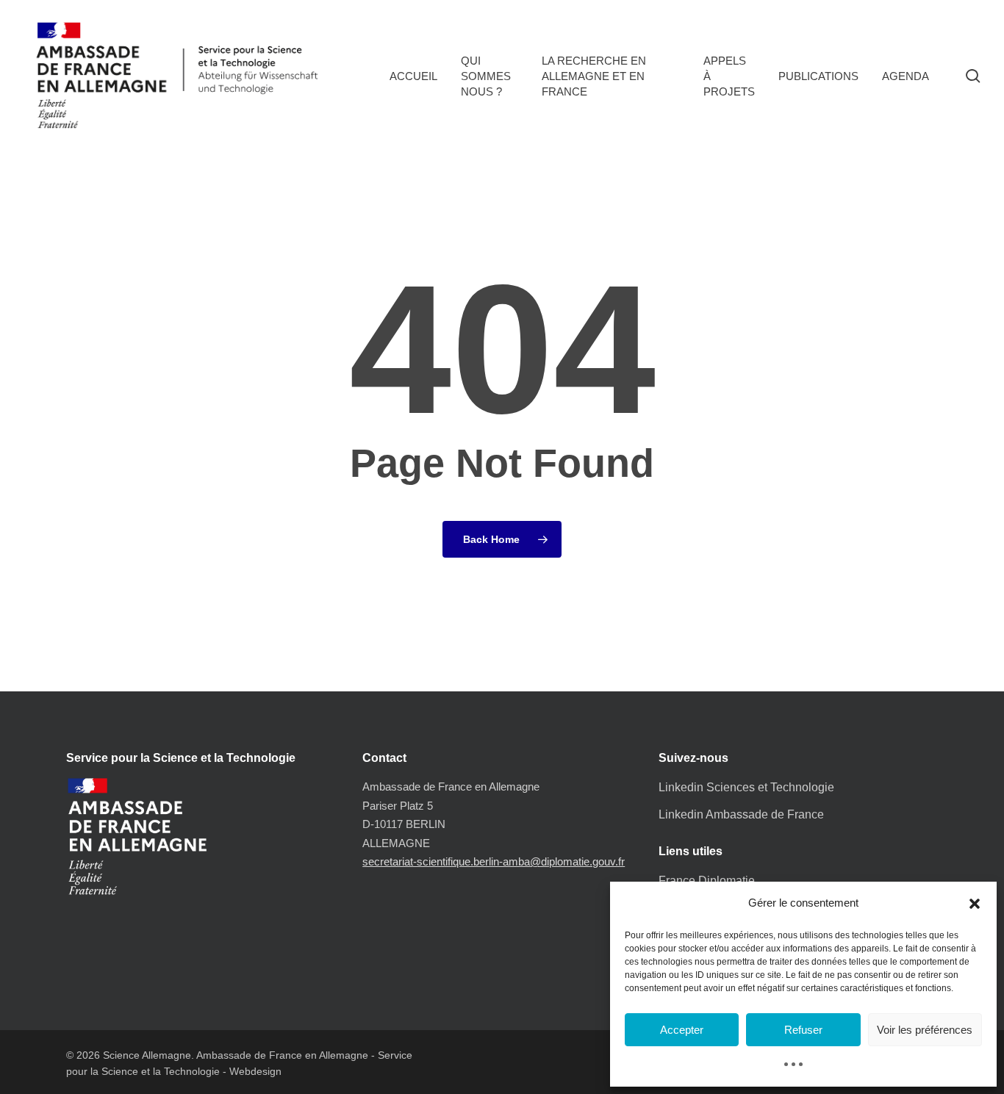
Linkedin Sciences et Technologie (746, 787)
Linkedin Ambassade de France (741, 814)
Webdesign (255, 1071)
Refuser (803, 1029)
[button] (974, 903)
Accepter (681, 1029)
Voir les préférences (924, 1029)
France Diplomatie (707, 880)
